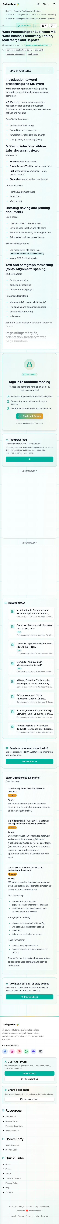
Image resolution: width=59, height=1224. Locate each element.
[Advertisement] (29, 506)
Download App (31, 997)
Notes (7, 11)
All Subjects (10, 1117)
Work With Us (29, 1073)
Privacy (29, 1216)
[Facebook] (5, 1051)
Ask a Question (12, 1145)
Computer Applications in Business (27, 11)
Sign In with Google (32, 416)
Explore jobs (28, 761)
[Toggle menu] (54, 4)
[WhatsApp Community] (26, 1051)
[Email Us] (40, 1051)
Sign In (46, 4)
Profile (8, 1169)
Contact (9, 1192)
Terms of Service (13, 1178)
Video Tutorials (12, 1131)
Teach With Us (31, 1079)
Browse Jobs (11, 1150)
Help (7, 1188)
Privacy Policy (11, 1183)
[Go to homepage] (11, 4)
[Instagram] (12, 1051)
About (8, 1174)
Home (8, 1164)
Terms (21, 1216)
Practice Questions (14, 1126)
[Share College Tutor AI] (37, 4)
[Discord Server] (33, 1051)
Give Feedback (31, 1099)
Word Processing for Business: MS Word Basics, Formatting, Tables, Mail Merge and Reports (32, 15)
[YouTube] (19, 1051)
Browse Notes (12, 1121)
